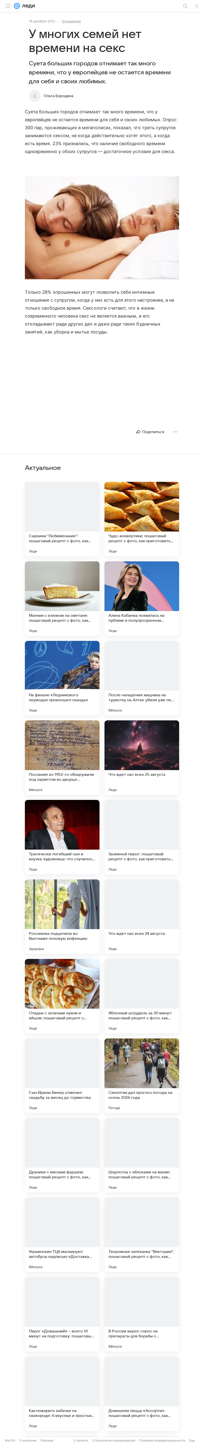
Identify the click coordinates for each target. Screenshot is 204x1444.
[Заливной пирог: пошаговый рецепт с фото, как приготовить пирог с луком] (141, 837)
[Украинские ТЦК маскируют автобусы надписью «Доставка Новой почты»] (62, 1234)
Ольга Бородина (58, 96)
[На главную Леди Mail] (27, 6)
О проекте (80, 1440)
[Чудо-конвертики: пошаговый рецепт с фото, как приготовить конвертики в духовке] (141, 519)
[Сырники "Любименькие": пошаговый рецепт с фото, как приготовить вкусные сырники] (62, 519)
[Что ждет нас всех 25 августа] (141, 757)
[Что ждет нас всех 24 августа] (141, 916)
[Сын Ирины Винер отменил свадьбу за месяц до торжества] (62, 1075)
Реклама (47, 1440)
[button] (102, 228)
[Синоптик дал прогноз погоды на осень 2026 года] (141, 1075)
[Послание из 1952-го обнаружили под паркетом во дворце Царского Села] (62, 757)
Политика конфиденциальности (162, 1440)
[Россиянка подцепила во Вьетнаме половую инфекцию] (62, 916)
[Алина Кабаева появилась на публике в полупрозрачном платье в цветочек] (141, 598)
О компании (28, 1440)
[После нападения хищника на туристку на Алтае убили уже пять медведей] (141, 678)
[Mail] (17, 6)
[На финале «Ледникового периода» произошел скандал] (62, 678)
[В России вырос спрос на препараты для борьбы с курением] (141, 1314)
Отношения (71, 21)
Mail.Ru (10, 1440)
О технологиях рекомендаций (113, 1440)
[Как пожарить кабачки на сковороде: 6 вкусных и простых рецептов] (62, 1394)
